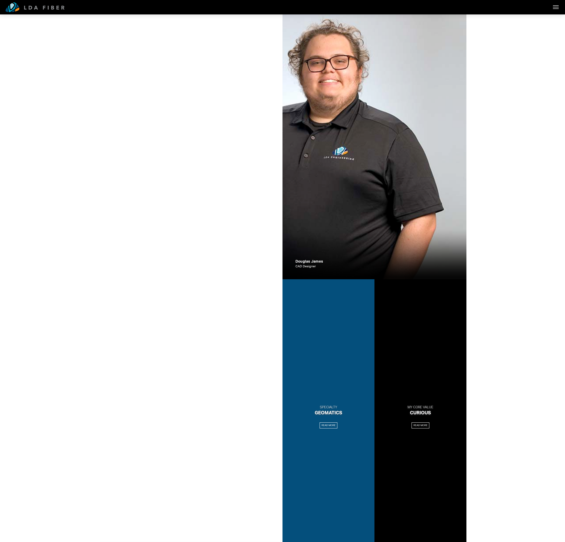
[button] (555, 7)
